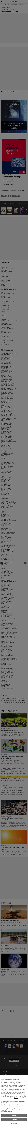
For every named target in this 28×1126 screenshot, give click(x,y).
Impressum (21, 1099)
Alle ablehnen (14, 1119)
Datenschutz (16, 1099)
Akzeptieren (14, 1115)
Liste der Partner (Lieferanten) (6, 1111)
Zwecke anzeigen (14, 1123)
